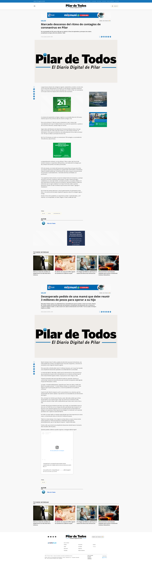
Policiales (88, 1)
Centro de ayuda (90, 555)
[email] (108, 36)
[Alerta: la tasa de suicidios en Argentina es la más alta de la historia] (43, 263)
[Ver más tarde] (99, 36)
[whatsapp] (101, 36)
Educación (82, 1)
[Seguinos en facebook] (55, 537)
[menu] (34, 6)
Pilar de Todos (51, 223)
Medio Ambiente (110, 1)
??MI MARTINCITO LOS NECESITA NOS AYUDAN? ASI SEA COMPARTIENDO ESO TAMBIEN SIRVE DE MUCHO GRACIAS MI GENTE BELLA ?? (57, 465)
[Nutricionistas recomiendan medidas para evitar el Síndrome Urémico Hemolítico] (109, 263)
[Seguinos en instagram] (53, 537)
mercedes (61, 470)
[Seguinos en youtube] (48, 537)
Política (74, 1)
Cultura (117, 1)
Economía (94, 1)
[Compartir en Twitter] (106, 36)
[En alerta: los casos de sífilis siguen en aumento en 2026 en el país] (65, 263)
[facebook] (104, 36)
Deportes (104, 1)
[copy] (110, 36)
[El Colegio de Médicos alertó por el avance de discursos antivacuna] (87, 263)
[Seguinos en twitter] (50, 537)
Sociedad (99, 1)
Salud (78, 1)
